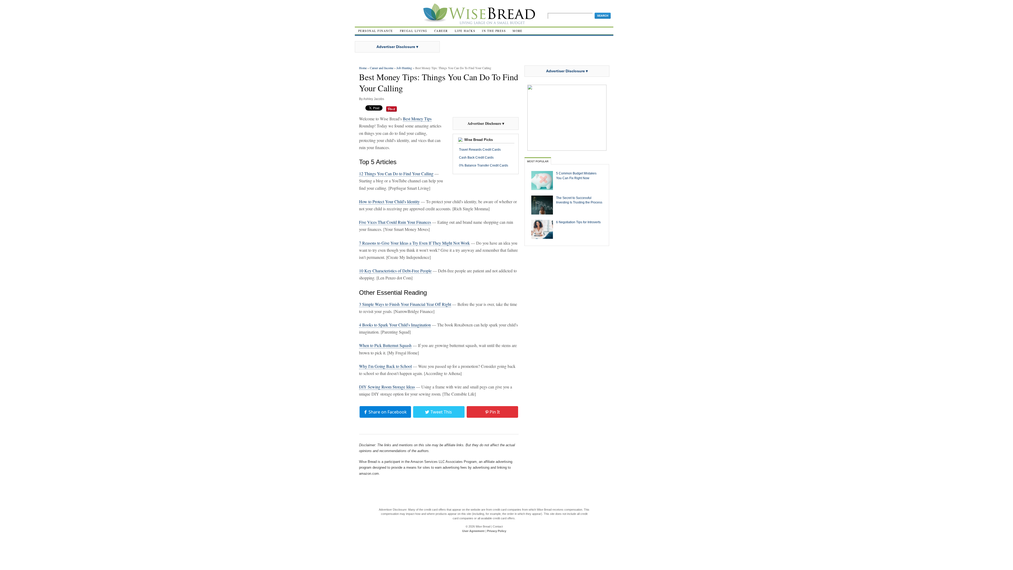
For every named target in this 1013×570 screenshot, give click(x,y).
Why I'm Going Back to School (385, 366)
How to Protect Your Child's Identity (389, 201)
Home (363, 68)
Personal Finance (375, 31)
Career (441, 31)
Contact (498, 526)
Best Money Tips (417, 118)
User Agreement (473, 531)
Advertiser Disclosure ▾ (397, 47)
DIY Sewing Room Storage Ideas (387, 387)
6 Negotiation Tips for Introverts (578, 222)
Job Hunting (404, 68)
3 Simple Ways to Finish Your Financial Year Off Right (405, 304)
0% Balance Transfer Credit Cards (483, 165)
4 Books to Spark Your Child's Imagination (395, 324)
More (518, 31)
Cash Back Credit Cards (476, 157)
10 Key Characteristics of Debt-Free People (395, 270)
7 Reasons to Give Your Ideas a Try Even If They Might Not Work (414, 243)
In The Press (494, 31)
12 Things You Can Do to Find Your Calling (396, 173)
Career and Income (381, 68)
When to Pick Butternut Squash (385, 345)
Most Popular (537, 161)
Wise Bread (483, 526)
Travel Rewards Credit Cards (480, 149)
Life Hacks (465, 31)
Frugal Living (413, 31)
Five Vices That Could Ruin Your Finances (395, 222)
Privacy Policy (496, 531)
